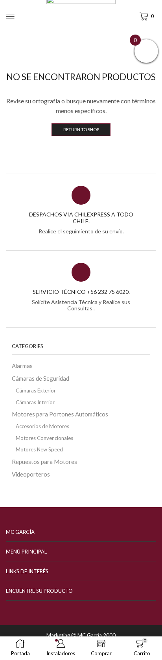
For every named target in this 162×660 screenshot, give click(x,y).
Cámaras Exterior (36, 390)
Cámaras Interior (35, 402)
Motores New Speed (39, 449)
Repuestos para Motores (44, 461)
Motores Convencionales (44, 438)
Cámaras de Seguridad (40, 378)
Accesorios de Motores (42, 426)
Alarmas (22, 365)
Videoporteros (31, 474)
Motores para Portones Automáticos (60, 414)
